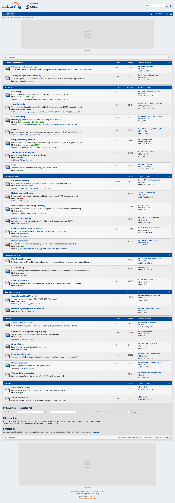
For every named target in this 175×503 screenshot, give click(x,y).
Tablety (22, 213)
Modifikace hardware (21, 258)
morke (22, 122)
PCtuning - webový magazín (24, 66)
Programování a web (21, 354)
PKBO (43, 97)
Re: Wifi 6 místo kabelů (146, 152)
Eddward (29, 97)
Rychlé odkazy (4, 14)
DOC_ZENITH (144, 106)
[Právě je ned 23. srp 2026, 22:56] (169, 57)
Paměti (14, 129)
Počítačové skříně (48, 249)
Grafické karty (18, 116)
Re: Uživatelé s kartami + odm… (149, 75)
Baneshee (37, 97)
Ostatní (8, 383)
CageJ (22, 170)
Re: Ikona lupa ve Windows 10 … (149, 296)
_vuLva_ (142, 346)
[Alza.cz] (32, 6)
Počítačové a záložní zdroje (29, 249)
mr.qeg (142, 310)
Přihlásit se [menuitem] (167, 14)
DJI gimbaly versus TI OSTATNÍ (149, 218)
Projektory (25, 236)
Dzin (27, 224)
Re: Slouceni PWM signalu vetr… (150, 258)
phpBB (80, 491)
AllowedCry (144, 243)
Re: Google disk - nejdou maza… (150, 362)
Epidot (142, 261)
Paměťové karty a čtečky (47, 135)
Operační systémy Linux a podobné (27, 308)
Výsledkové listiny (27, 339)
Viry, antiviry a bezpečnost (23, 373)
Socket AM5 (75, 112)
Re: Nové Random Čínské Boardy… (150, 104)
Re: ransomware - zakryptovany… (150, 373)
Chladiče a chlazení (20, 280)
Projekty (24, 275)
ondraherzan (95, 432)
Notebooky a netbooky (22, 192)
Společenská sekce (19, 397)
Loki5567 (35, 145)
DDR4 (28, 135)
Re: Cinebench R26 (145, 331)
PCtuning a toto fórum (14, 62)
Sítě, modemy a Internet (22, 152)
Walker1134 (30, 122)
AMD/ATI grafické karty (51, 124)
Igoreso (28, 145)
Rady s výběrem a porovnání (31, 201)
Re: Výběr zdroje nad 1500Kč (148, 240)
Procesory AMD (49, 99)
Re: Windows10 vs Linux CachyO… (150, 116)
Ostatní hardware (12, 176)
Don (21, 158)
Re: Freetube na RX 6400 (146, 322)
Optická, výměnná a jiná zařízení (46, 147)
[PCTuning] (11, 5)
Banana (142, 397)
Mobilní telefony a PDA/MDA (37, 213)
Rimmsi (143, 131)
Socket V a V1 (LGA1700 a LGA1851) (55, 112)
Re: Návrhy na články (145, 66)
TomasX (143, 154)
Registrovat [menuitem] (171, 14)
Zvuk (13, 164)
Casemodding (17, 267)
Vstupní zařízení (63, 249)
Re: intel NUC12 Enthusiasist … (149, 180)
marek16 (143, 365)
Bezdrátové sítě (26, 160)
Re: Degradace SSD (145, 139)
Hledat (6, 18)
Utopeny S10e (143, 205)
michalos (143, 333)
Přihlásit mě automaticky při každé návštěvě (112, 412)
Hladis (42, 122)
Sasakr (142, 356)
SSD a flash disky (26, 147)
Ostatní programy (19, 362)
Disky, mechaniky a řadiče (23, 139)
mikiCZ (142, 387)
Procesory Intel (62, 99)
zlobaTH (143, 267)
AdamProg (144, 207)
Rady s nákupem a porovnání (30, 99)
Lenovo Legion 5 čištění (146, 192)
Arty (82, 494)
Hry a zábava (17, 344)
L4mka (22, 246)
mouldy (143, 282)
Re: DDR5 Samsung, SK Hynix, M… (150, 129)
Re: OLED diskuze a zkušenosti (149, 228)
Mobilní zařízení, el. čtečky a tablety (28, 205)
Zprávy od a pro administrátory (26, 75)
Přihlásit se (17, 18)
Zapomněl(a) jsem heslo (86, 412)
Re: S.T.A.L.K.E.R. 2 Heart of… (148, 344)
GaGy (142, 93)
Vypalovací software (28, 368)
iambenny (143, 230)
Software (9, 318)
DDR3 (35, 135)
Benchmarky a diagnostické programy (28, 331)
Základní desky (18, 104)
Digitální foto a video (21, 218)
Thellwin (143, 77)
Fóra (11, 14)
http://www (44, 357)
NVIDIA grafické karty (69, 124)
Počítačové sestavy (20, 180)
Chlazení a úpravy (12, 254)
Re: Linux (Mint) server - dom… (149, 308)
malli (142, 182)
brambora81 (144, 167)
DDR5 (22, 135)
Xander (142, 220)
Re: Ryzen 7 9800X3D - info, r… (149, 91)
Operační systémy (12, 291)
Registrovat (29, 18)
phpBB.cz (93, 496)
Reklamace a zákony (20, 387)
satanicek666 (145, 141)
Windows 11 (24, 304)
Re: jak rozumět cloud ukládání (149, 354)
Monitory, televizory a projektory (27, 228)
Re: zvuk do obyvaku (145, 164)
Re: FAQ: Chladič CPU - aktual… (149, 280)
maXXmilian (24, 233)
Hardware (9, 87)
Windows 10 (35, 304)
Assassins (143, 298)
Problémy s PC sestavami (29, 188)
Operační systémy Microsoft (24, 295)
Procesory (16, 91)
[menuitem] (151, 14)
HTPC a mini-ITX (46, 188)
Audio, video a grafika (21, 322)
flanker (22, 97)
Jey (141, 69)
